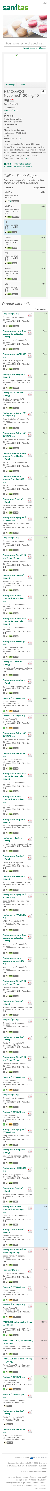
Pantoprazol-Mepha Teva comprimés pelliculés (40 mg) (14, 334)
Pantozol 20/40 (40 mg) (14, 698)
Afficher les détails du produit (19, 166)
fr (45, 3)
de (43, 3)
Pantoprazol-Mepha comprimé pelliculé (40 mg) (13, 479)
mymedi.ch (32, 1466)
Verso (22, 84)
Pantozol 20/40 (11, 110)
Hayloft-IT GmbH (40, 1471)
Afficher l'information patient (19, 164)
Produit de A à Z (30, 48)
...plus (26, 158)
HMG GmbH (22, 1466)
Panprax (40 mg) (11, 314)
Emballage (10, 84)
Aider (43, 48)
